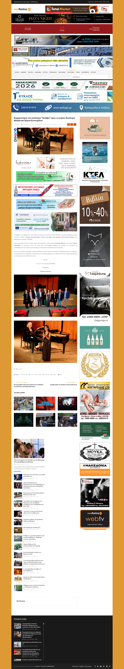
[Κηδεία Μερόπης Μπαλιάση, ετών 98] (17, 644)
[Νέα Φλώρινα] (22, 9)
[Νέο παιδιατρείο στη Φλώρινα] (18, 530)
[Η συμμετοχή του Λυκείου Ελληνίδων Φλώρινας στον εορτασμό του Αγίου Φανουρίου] (23, 404)
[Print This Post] (15, 140)
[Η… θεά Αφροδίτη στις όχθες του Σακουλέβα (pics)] (18, 571)
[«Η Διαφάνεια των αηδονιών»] (23, 420)
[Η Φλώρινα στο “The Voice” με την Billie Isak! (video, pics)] (18, 477)
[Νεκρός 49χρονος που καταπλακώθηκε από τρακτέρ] (18, 547)
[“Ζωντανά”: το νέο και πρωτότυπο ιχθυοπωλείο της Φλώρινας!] (18, 514)
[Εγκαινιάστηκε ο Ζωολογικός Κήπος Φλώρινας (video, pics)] (18, 495)
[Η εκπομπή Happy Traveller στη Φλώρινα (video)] (18, 555)
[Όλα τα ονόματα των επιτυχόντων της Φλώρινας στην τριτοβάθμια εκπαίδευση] (29, 448)
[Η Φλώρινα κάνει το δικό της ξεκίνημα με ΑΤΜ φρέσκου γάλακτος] (18, 588)
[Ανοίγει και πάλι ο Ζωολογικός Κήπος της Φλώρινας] (18, 579)
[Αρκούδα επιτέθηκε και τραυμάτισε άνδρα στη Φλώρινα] (18, 522)
